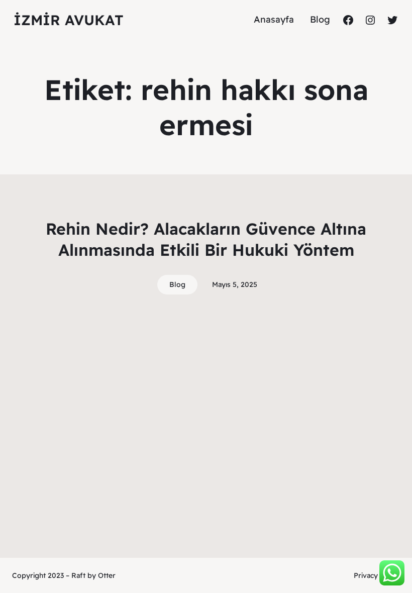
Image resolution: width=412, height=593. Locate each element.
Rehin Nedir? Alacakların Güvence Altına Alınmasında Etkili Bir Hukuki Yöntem (206, 239)
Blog (177, 284)
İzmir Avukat (69, 20)
